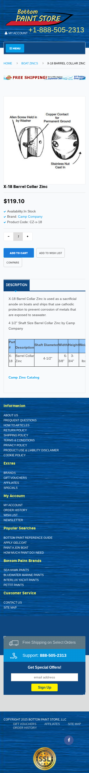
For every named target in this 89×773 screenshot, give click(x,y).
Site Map (10, 607)
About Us (11, 415)
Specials (11, 488)
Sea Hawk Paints (16, 570)
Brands (10, 473)
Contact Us (13, 602)
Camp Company (30, 216)
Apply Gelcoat (15, 542)
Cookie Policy (15, 455)
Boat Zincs (29, 63)
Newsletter (13, 520)
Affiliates (11, 483)
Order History (15, 510)
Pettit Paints (14, 585)
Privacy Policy (15, 445)
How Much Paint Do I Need (24, 552)
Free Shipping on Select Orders (49, 642)
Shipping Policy (16, 435)
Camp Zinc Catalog (24, 377)
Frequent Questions (20, 420)
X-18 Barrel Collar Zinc (66, 63)
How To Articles (16, 425)
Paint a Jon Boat (16, 547)
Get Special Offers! (44, 667)
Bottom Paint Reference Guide (28, 537)
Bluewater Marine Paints (24, 575)
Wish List (11, 515)
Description (16, 285)
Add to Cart (19, 253)
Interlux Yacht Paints (21, 580)
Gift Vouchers (15, 478)
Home (8, 63)
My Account (13, 505)
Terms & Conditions (19, 440)
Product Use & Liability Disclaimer (31, 450)
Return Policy (15, 430)
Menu (16, 48)
